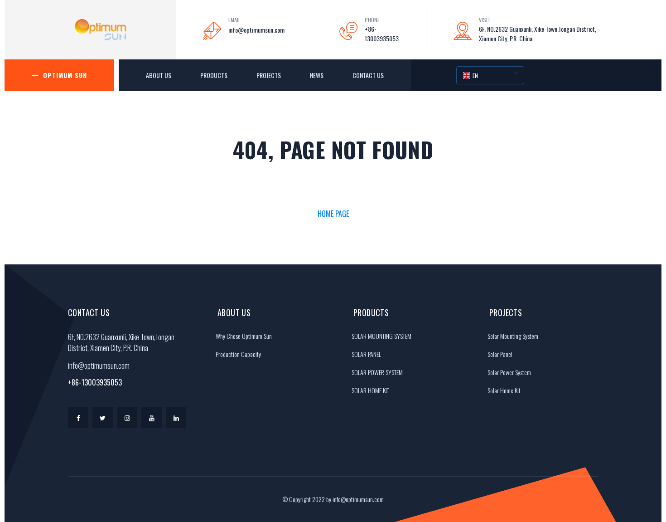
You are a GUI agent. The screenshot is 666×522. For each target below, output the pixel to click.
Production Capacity (238, 354)
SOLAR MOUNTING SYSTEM (381, 336)
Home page (333, 213)
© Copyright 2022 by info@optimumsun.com (333, 499)
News (316, 75)
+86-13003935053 (382, 33)
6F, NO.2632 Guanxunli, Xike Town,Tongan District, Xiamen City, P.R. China (537, 33)
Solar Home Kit (504, 390)
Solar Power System (509, 372)
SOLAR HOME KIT (370, 390)
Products (213, 75)
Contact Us (368, 75)
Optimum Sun (65, 75)
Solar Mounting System (512, 336)
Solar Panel (499, 354)
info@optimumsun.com (256, 29)
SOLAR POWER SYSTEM (377, 372)
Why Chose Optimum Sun (244, 336)
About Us (158, 75)
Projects (268, 75)
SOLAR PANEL (366, 354)
